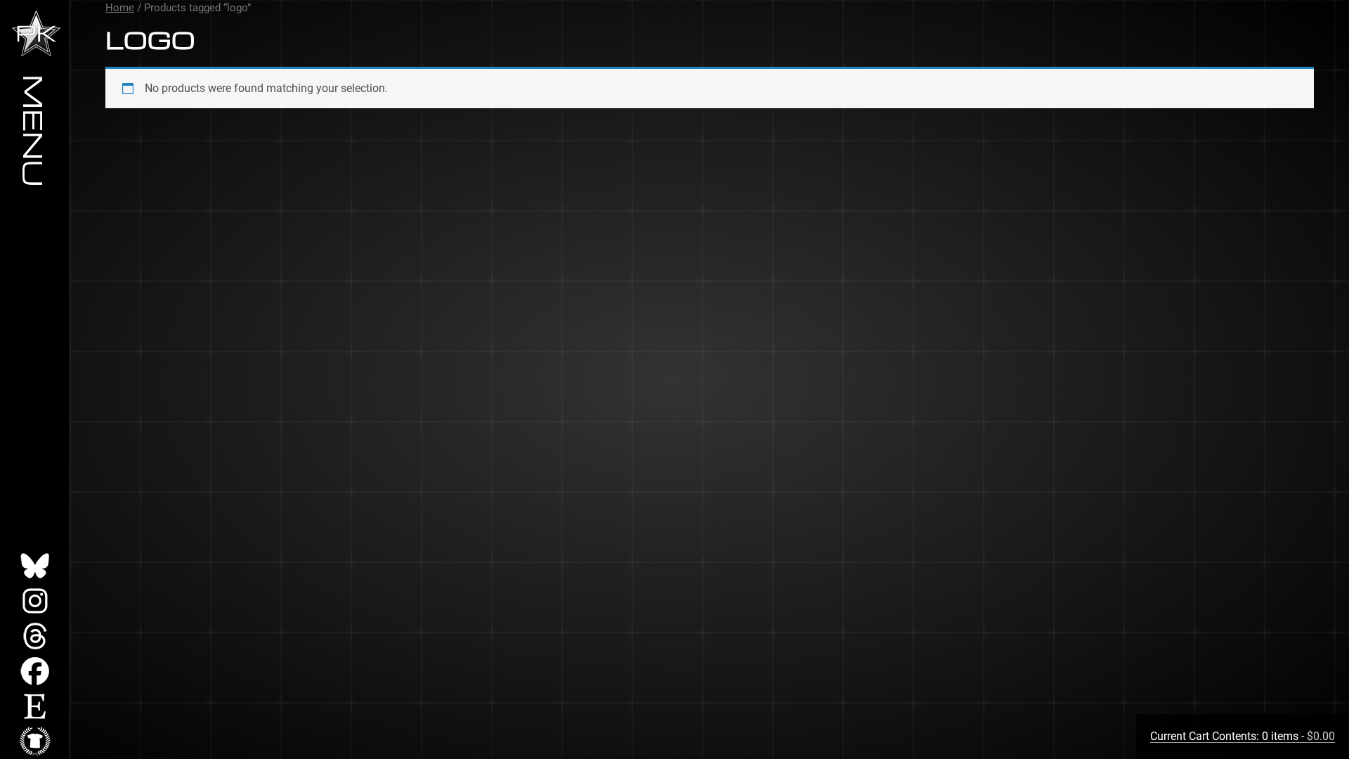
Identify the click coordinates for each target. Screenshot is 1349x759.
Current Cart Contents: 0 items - (1242, 736)
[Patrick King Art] (36, 33)
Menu (35, 130)
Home (119, 7)
